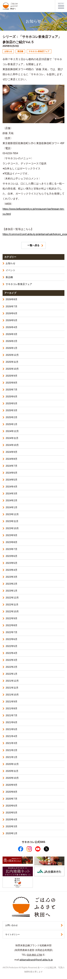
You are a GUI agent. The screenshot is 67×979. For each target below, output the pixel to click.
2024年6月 (11, 472)
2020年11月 (12, 771)
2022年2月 (11, 667)
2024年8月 (11, 459)
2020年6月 (11, 805)
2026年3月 (11, 334)
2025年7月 (11, 389)
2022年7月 (11, 632)
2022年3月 (11, 660)
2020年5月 (11, 812)
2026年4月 (11, 327)
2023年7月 (11, 549)
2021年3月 (11, 743)
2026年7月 (11, 306)
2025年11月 (12, 362)
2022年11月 (12, 604)
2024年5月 (11, 479)
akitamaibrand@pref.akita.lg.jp (36, 959)
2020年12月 (12, 764)
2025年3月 (11, 410)
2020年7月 (11, 798)
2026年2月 (11, 341)
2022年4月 (11, 653)
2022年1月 (11, 674)
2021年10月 (12, 694)
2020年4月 (11, 819)
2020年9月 (11, 785)
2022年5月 (11, 646)
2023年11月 (12, 521)
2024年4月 (11, 486)
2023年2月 (11, 584)
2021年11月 (12, 687)
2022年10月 (12, 611)
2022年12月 (12, 597)
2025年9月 (11, 375)
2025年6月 (11, 396)
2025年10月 (12, 369)
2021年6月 (11, 722)
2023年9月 (11, 535)
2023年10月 (12, 528)
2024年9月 (11, 452)
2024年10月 (12, 445)
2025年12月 (12, 355)
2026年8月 (11, 299)
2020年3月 (11, 826)
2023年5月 (11, 563)
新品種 (9, 277)
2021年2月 (11, 750)
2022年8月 (11, 625)
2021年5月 (11, 729)
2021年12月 (12, 681)
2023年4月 (11, 570)
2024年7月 (11, 466)
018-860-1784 (34, 955)
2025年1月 (11, 424)
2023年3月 (11, 577)
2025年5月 (11, 403)
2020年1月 (11, 833)
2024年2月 (11, 500)
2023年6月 (11, 556)
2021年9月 (11, 701)
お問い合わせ (11, 925)
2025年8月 (11, 382)
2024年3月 (11, 493)
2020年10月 (12, 778)
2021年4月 (11, 736)
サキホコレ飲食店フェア (19, 284)
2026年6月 (11, 313)
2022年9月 (11, 618)
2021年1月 (11, 757)
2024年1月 (11, 507)
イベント (10, 270)
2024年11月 (12, 438)
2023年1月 (11, 590)
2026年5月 (11, 320)
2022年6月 (11, 639)
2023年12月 (12, 514)
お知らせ (10, 263)
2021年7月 (11, 715)
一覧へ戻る (33, 245)
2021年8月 (11, 708)
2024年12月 (12, 431)
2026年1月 (11, 348)
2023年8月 (11, 542)
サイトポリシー (12, 934)
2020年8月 (11, 792)
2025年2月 (11, 417)
